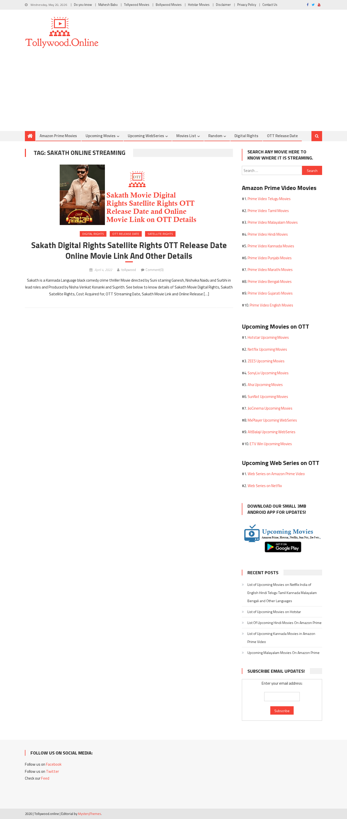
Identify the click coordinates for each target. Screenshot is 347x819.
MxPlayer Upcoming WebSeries (272, 420)
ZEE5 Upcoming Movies (266, 361)
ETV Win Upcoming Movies (271, 444)
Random (215, 136)
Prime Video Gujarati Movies (270, 293)
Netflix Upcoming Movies (267, 349)
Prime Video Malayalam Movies (273, 222)
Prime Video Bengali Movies (270, 281)
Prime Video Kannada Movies (271, 246)
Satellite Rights (160, 233)
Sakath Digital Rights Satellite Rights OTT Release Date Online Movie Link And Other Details (129, 250)
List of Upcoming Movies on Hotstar (274, 611)
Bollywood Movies (169, 4)
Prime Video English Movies (271, 305)
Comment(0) (155, 269)
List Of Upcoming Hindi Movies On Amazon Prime (284, 622)
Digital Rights (246, 136)
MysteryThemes (89, 813)
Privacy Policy (246, 4)
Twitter (52, 771)
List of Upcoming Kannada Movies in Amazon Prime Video (281, 637)
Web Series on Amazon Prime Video (276, 474)
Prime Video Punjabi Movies (270, 258)
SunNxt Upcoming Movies (268, 396)
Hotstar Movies (199, 4)
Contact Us (269, 4)
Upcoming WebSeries (146, 136)
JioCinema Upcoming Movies (270, 408)
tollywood (128, 269)
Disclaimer (223, 4)
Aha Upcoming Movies (265, 385)
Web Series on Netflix (265, 486)
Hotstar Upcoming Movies (268, 337)
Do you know (83, 4)
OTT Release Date (282, 136)
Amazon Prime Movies (58, 136)
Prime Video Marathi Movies (270, 269)
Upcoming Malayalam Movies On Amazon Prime (283, 652)
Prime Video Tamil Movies (268, 211)
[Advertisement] (173, 93)
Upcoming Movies (101, 136)
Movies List (186, 136)
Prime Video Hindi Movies (268, 234)
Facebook (53, 764)
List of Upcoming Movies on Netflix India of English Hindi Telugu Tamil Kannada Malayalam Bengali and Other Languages (282, 592)
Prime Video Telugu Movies (269, 199)
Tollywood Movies (136, 4)
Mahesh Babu (108, 4)
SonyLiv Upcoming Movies (268, 373)
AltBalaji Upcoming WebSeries (271, 432)
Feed (45, 778)
